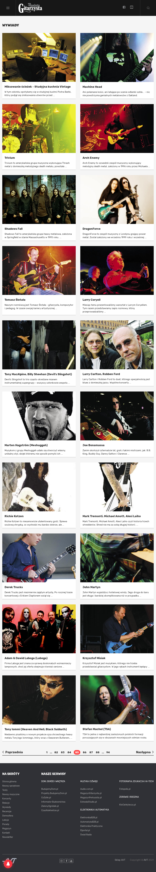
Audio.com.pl (86, 789)
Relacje (6, 803)
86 (84, 752)
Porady (5, 824)
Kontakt (6, 833)
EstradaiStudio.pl (88, 802)
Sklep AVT (120, 860)
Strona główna (9, 781)
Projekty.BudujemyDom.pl (54, 793)
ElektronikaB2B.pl (88, 817)
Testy (5, 790)
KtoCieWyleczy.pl (127, 804)
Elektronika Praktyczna (91, 826)
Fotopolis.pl (124, 789)
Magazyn (6, 828)
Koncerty (6, 798)
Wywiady (6, 807)
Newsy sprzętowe (11, 786)
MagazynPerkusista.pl (91, 797)
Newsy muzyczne (11, 794)
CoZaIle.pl (46, 797)
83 (62, 752)
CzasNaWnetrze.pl (50, 810)
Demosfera (7, 815)
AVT (146, 860)
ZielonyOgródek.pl (50, 806)
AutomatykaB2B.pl (89, 822)
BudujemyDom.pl (49, 789)
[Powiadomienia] (8, 864)
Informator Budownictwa (53, 802)
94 (108, 752)
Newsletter (7, 837)
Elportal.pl (85, 830)
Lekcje (5, 820)
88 (97, 752)
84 (69, 752)
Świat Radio (86, 834)
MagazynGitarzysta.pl (90, 793)
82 (56, 752)
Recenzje (6, 811)
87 (91, 752)
